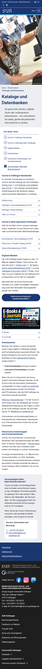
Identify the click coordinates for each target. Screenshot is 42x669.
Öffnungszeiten (13, 2)
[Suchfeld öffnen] (3, 5)
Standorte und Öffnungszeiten (14, 637)
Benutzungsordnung (10, 620)
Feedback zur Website (11, 624)
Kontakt (4, 2)
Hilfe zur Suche (8, 214)
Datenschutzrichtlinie (33, 325)
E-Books (5, 332)
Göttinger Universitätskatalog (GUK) (17, 205)
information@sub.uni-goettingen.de (17, 534)
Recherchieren (13, 88)
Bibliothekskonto (24, 2)
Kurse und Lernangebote (12, 633)
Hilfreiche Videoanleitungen (13, 400)
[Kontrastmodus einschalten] (7, 5)
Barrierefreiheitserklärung (12, 556)
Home (4, 88)
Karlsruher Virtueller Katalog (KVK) (16, 243)
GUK (11, 265)
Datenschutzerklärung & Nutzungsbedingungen (24, 323)
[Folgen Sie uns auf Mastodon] (33, 580)
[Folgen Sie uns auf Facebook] (19, 580)
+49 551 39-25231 (16, 530)
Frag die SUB (7, 629)
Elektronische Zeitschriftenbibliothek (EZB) (21, 297)
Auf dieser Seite (11, 132)
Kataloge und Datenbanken (13, 90)
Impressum (6, 547)
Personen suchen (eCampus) (14, 663)
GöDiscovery (7, 185)
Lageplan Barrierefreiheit (12, 659)
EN (38, 2)
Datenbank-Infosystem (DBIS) (14, 271)
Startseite (6, 654)
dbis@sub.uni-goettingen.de (22, 411)
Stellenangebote (8, 642)
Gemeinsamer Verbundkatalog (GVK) (17, 239)
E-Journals (6, 337)
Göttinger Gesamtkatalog (12, 210)
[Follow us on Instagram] (26, 580)
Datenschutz (7, 552)
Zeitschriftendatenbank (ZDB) (14, 248)
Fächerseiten (7, 425)
